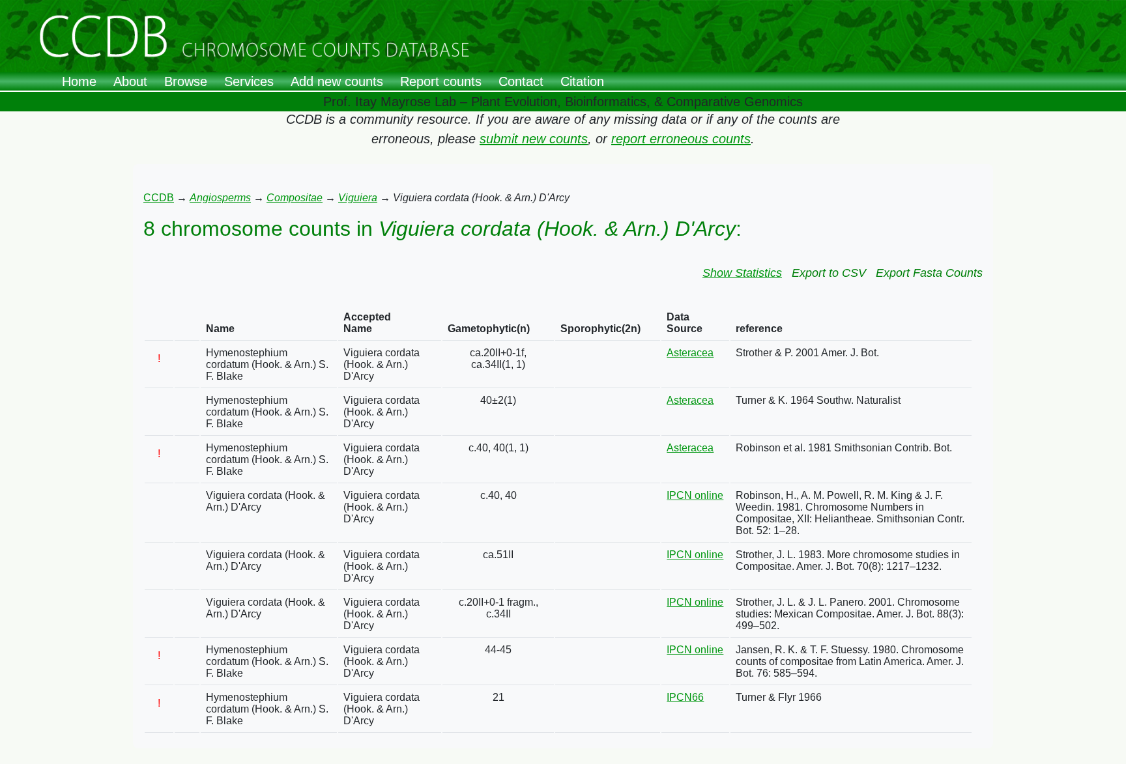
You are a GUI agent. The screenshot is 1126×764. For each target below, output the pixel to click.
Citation (582, 81)
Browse (185, 81)
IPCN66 (685, 697)
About (130, 81)
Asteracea (690, 352)
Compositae (295, 197)
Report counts (441, 81)
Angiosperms (220, 197)
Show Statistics (742, 272)
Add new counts (337, 81)
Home (79, 81)
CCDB (158, 197)
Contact (520, 81)
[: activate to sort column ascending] (159, 323)
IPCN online (695, 495)
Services (249, 81)
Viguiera (357, 197)
